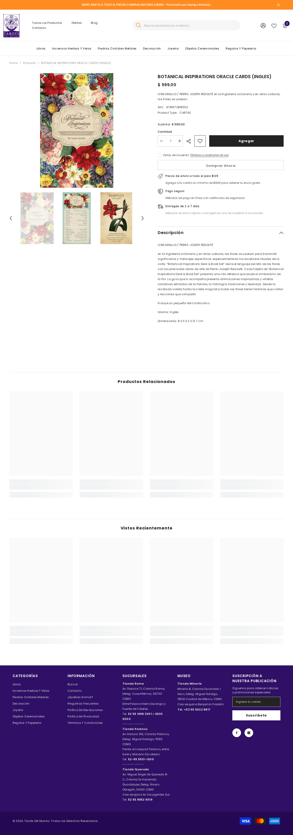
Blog (94, 23)
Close (278, 5)
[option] (76, 130)
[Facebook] (236, 732)
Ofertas (76, 23)
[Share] (190, 141)
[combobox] (190, 25)
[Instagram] (248, 732)
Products (29, 63)
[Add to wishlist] (200, 141)
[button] (10, 218)
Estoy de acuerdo (176, 155)
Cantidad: (165, 132)
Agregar (246, 141)
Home (13, 63)
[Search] (186, 25)
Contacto (39, 28)
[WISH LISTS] (274, 25)
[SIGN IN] (263, 25)
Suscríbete (256, 715)
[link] (41, 487)
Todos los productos (47, 23)
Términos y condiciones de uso (209, 155)
